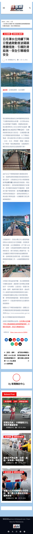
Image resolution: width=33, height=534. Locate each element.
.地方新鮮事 (7, 34)
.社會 (15, 401)
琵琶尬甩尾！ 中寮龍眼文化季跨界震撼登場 (15, 423)
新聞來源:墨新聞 (17, 34)
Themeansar (19, 522)
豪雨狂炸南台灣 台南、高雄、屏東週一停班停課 (15, 459)
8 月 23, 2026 (22, 427)
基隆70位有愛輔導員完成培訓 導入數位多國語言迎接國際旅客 (15, 493)
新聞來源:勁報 (23, 401)
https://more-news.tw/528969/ (18, 332)
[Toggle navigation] (3, 8)
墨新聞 (5, 90)
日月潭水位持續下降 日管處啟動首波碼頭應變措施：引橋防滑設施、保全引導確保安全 (16, 324)
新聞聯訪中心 (12, 60)
